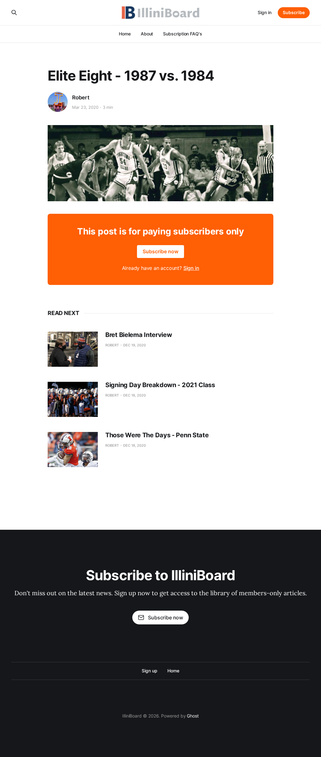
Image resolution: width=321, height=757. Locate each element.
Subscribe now (160, 251)
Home (125, 33)
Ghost (193, 715)
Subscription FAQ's (182, 33)
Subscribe (294, 12)
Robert (80, 97)
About (147, 33)
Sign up (149, 670)
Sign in (264, 12)
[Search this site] (14, 12)
